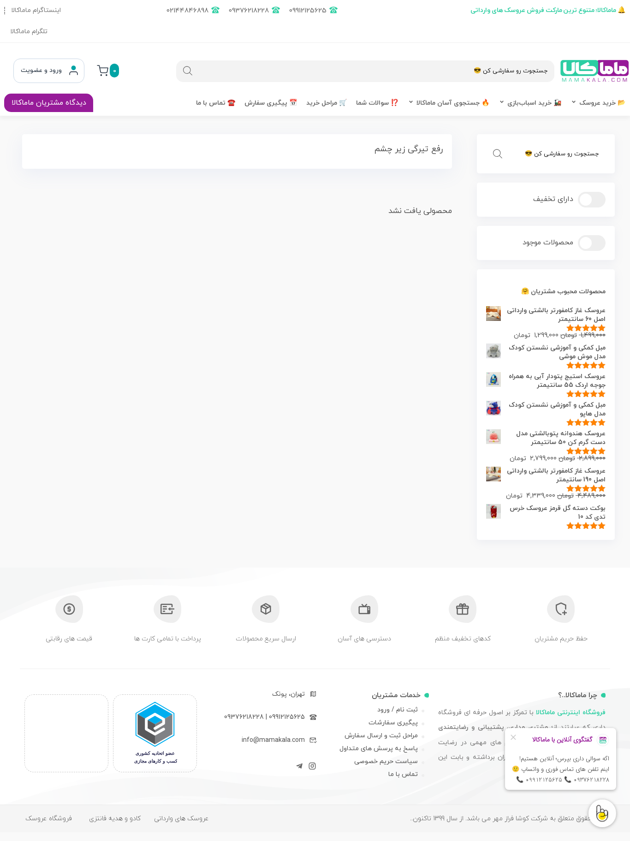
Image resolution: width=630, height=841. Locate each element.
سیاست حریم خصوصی (386, 761)
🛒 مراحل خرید (326, 103)
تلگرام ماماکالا (29, 31)
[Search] (187, 70)
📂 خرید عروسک (602, 103)
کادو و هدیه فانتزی (115, 818)
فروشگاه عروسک (48, 818)
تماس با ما (403, 774)
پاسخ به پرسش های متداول (378, 748)
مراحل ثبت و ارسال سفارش (381, 735)
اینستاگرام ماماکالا (36, 10)
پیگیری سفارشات (393, 722)
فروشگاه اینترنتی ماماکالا (571, 712)
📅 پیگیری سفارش (270, 103)
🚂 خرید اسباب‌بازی (534, 103)
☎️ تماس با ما (215, 103)
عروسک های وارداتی (181, 818)
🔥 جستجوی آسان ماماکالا (452, 103)
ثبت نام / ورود (397, 709)
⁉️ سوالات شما (377, 103)
